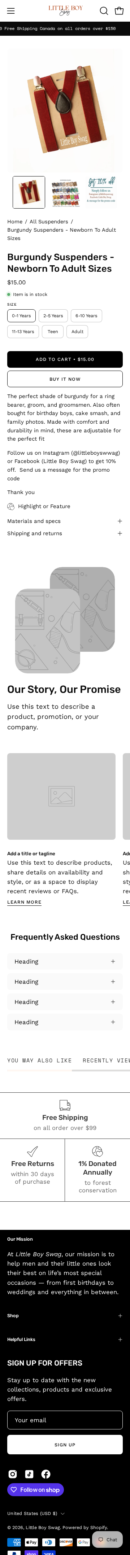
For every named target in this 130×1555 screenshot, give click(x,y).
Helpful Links (21, 1339)
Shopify (98, 1527)
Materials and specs (34, 521)
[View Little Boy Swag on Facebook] (45, 1474)
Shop (13, 1315)
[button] (103, 11)
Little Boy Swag (43, 1527)
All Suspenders (49, 221)
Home (14, 221)
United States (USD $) (32, 1513)
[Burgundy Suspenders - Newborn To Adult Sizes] (29, 192)
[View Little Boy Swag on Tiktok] (29, 1474)
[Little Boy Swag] (65, 10)
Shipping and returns (34, 533)
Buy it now (65, 379)
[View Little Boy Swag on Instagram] (12, 1474)
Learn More (24, 902)
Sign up (65, 1444)
